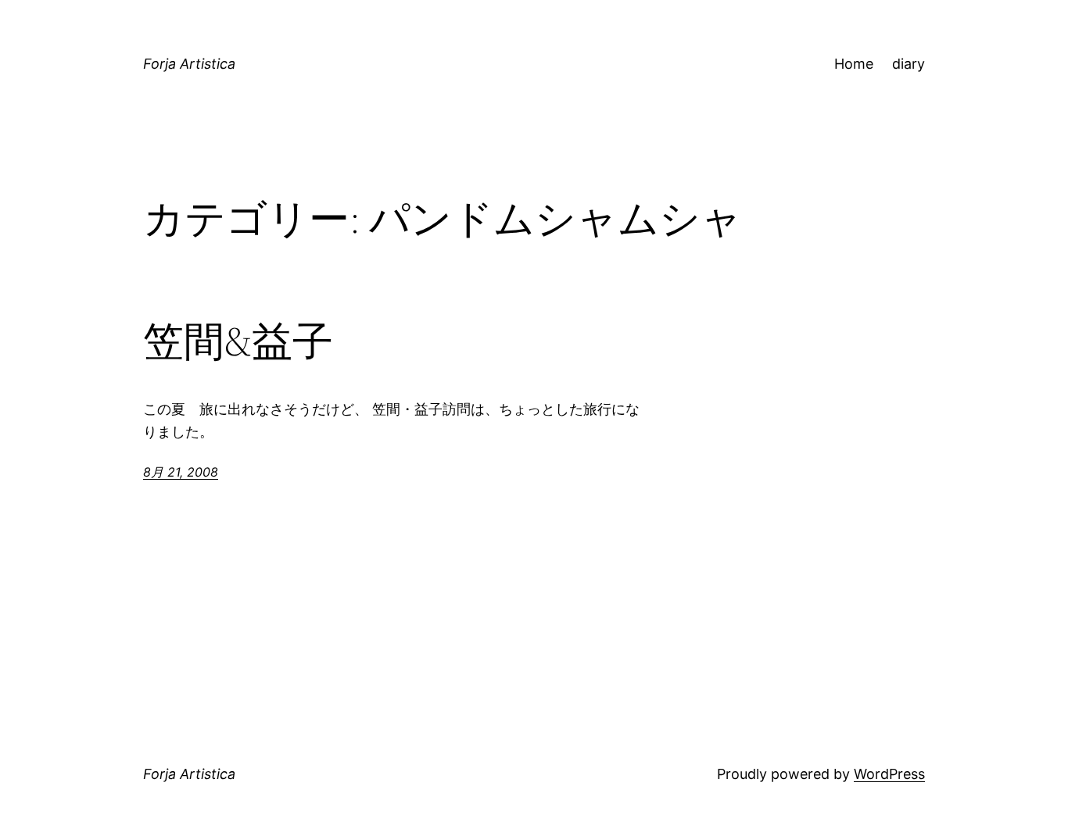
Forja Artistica (189, 63)
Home (853, 63)
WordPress (889, 774)
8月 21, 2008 (180, 472)
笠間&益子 (238, 341)
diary (908, 63)
